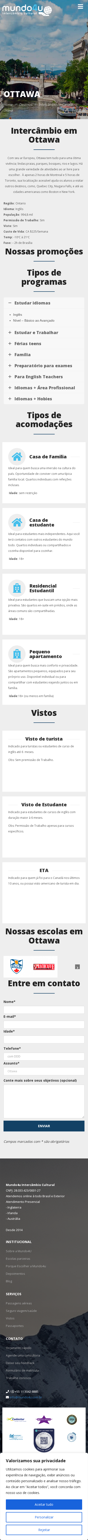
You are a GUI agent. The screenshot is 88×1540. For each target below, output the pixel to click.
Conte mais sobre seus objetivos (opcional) (40, 1080)
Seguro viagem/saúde (20, 1311)
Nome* (9, 1001)
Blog (9, 1281)
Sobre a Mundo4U (18, 1251)
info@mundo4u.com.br (26, 1397)
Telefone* (12, 1048)
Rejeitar (44, 1530)
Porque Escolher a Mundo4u (24, 1266)
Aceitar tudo (44, 1504)
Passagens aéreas (18, 1303)
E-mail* (10, 1016)
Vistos (10, 1318)
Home (8, 104)
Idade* (9, 1031)
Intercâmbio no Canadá (56, 104)
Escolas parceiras (17, 1258)
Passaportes (14, 1326)
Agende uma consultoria (22, 1355)
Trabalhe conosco (18, 1378)
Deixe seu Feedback (19, 1363)
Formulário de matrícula (22, 1370)
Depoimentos (15, 1273)
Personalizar (44, 1517)
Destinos (25, 104)
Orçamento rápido (18, 1348)
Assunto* (11, 1063)
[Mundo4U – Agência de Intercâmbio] (29, 10)
